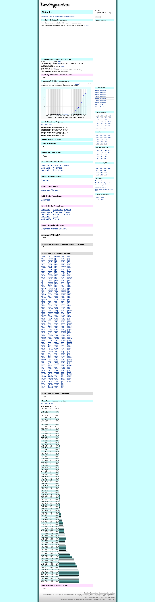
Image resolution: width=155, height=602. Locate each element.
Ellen (55, 264)
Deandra (50, 275)
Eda (49, 354)
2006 (59, 63)
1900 (97, 123)
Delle (49, 304)
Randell (69, 326)
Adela (43, 266)
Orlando (69, 310)
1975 (105, 126)
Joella (56, 380)
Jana (55, 302)
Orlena (69, 312)
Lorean (63, 361)
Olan (68, 285)
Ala (42, 283)
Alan (42, 285)
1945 (101, 128)
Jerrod (56, 362)
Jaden (56, 291)
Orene (69, 305)
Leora (62, 342)
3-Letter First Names (100, 92)
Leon (62, 327)
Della (49, 301)
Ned (62, 383)
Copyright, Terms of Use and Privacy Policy (104, 599)
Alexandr (45, 216)
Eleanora (50, 378)
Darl (42, 387)
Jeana (56, 334)
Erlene (56, 283)
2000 (109, 121)
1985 (109, 115)
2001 (62, 66)
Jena (55, 342)
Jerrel (56, 359)
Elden (50, 368)
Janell (56, 310)
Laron (62, 282)
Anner (43, 331)
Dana (43, 370)
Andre (43, 323)
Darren (50, 269)
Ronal (69, 372)
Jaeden (56, 294)
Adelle (43, 274)
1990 (109, 117)
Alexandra (46, 219)
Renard (69, 343)
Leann (62, 296)
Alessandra (46, 212)
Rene (68, 345)
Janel (56, 309)
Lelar (62, 309)
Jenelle (56, 343)
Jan (55, 301)
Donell (50, 331)
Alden (43, 291)
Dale (42, 367)
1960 (105, 119)
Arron (43, 364)
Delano (50, 297)
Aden (43, 275)
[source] (86, 25)
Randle (69, 327)
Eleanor (50, 376)
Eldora (50, 373)
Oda (68, 280)
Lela (62, 305)
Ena (55, 272)
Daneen (43, 376)
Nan (62, 376)
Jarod (56, 323)
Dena (49, 307)
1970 (105, 123)
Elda (49, 367)
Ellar (55, 261)
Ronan (69, 376)
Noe (68, 264)
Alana (43, 286)
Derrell (50, 318)
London (63, 353)
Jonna (62, 258)
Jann (55, 315)
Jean (55, 332)
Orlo (68, 313)
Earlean (50, 350)
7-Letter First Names (100, 100)
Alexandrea (58, 210)
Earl (49, 346)
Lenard (63, 315)
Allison (67, 165)
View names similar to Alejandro (50, 16)
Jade (55, 290)
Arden (43, 340)
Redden (69, 332)
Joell (55, 378)
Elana (50, 365)
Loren (62, 365)
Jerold (56, 356)
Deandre (50, 277)
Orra (68, 315)
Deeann (50, 288)
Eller (55, 266)
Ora (68, 299)
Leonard (63, 331)
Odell (68, 282)
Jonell (62, 256)
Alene (43, 302)
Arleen (43, 346)
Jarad (56, 318)
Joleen (56, 384)
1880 (97, 115)
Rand (68, 320)
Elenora (50, 384)
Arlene (43, 351)
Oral (68, 301)
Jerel (55, 353)
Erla (55, 279)
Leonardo (63, 332)
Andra (43, 320)
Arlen (43, 348)
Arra (42, 362)
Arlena (43, 350)
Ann (42, 326)
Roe (68, 353)
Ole (68, 290)
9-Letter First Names (100, 104)
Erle (55, 282)
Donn (49, 332)
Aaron (43, 256)
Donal (50, 326)
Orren (69, 316)
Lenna (62, 316)
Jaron (56, 324)
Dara (42, 383)
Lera (62, 343)
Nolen (69, 272)
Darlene (50, 260)
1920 (101, 117)
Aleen (43, 296)
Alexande (45, 168)
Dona (49, 324)
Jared (56, 320)
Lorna (62, 370)
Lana (62, 271)
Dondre (50, 329)
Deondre (50, 312)
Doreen (50, 339)
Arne (42, 354)
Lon (62, 350)
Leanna (63, 297)
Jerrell (56, 361)
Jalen (56, 297)
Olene (69, 294)
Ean (49, 345)
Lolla (62, 348)
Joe (55, 375)
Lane (62, 277)
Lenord (63, 321)
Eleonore (57, 256)
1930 (101, 121)
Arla (42, 342)
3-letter (103, 197)
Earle (49, 348)
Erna (55, 285)
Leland (63, 307)
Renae (69, 340)
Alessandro (46, 165)
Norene (69, 279)
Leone (62, 334)
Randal (69, 321)
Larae (62, 280)
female (66, 16)
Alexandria (57, 212)
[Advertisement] (98, 4)
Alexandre (57, 165)
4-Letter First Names (100, 94)
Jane (55, 305)
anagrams (71, 16)
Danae (43, 372)
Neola (69, 263)
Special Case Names (100, 187)
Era (55, 277)
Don (49, 323)
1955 (105, 117)
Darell (43, 384)
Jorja (62, 264)
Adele (43, 269)
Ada (42, 258)
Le (61, 283)
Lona (62, 351)
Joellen (56, 383)
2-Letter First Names (100, 90)
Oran (68, 302)
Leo (62, 324)
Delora (50, 305)
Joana (56, 368)
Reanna (69, 329)
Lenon (62, 318)
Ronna (69, 381)
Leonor (63, 337)
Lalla (62, 269)
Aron (42, 361)
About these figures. (47, 403)
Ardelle (43, 339)
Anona (43, 332)
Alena (43, 301)
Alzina (67, 214)
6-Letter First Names (100, 98)
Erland (56, 280)
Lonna (62, 356)
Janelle (56, 312)
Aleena (43, 297)
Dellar (50, 302)
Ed (49, 353)
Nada (62, 373)
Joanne (56, 373)
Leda (62, 301)
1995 (109, 119)
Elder (49, 370)
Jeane (56, 335)
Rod (68, 351)
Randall (69, 323)
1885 (59, 62)
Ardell (43, 335)
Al (42, 282)
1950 (105, 115)
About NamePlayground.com (91, 592)
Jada (55, 288)
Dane (43, 375)
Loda (62, 345)
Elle (55, 263)
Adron (43, 277)
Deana (50, 274)
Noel (68, 266)
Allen (42, 310)
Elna (55, 267)
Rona (68, 370)
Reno (68, 350)
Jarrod (56, 331)
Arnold (43, 357)
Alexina (56, 214)
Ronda (69, 378)
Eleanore (50, 380)
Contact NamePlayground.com (107, 592)
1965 (105, 121)
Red (68, 331)
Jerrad (56, 357)
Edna (49, 361)
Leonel (63, 335)
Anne (43, 329)
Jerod (56, 354)
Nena (68, 261)
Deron (50, 316)
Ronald (69, 373)
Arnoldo (43, 359)
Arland (43, 345)
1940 (101, 126)
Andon (43, 318)
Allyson (67, 210)
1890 (97, 119)
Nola (68, 269)
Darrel (50, 266)
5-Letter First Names (100, 96)
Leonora (63, 339)
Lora (62, 357)
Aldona (43, 294)
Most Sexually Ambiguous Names (103, 182)
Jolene (56, 386)
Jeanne (56, 339)
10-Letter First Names (101, 107)
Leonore (63, 340)
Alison (55, 216)
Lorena (63, 367)
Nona (68, 274)
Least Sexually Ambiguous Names (104, 185)
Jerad (56, 346)
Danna (43, 381)
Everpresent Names (100, 180)
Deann (50, 280)
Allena (43, 312)
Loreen (63, 364)
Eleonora (50, 387)
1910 (97, 128)
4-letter (103, 199)
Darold (50, 263)
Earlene (50, 351)
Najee (62, 375)
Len (62, 312)
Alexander (46, 170)
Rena (68, 337)
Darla (49, 256)
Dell (49, 299)
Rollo (68, 367)
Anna (43, 327)
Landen (63, 274)
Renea (69, 346)
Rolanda (69, 359)
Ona (68, 296)
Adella (43, 272)
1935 (101, 123)
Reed (68, 334)
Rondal (69, 380)
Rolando (69, 361)
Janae (56, 304)
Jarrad (56, 326)
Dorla (49, 342)
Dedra (50, 285)
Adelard (43, 267)
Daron (50, 264)
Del (49, 296)
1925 (101, 119)
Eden (49, 357)
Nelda (62, 386)
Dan (42, 368)
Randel (69, 324)
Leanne (63, 299)
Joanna (56, 372)
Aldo (42, 293)
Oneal (69, 297)
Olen (68, 291)
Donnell (50, 335)
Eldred (50, 375)
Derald (50, 313)
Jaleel (56, 296)
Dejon (50, 294)
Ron (68, 368)
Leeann (63, 304)
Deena (50, 291)
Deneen (50, 309)
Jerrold (56, 364)
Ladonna (63, 266)
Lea (62, 285)
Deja (49, 293)
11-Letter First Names (100, 109)
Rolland (69, 365)
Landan (63, 272)
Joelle (56, 381)
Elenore (50, 386)
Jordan (63, 260)
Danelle (43, 378)
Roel (68, 354)
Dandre (43, 373)
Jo (55, 365)
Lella (62, 310)
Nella (68, 256)
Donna (50, 334)
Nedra (62, 384)
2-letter (98, 199)
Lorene (63, 368)
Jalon (56, 299)
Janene (56, 313)
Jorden (63, 261)
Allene (43, 313)
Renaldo (69, 342)
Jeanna (56, 337)
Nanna (63, 380)
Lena (62, 313)
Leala (62, 286)
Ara (42, 334)
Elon (55, 271)
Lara (62, 279)
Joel (55, 376)
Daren (43, 386)
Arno (42, 356)
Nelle (68, 258)
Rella (68, 335)
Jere (55, 350)
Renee (69, 348)
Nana (62, 378)
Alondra (54, 190)
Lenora (63, 320)
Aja (42, 280)
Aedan (43, 279)
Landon (63, 275)
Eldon (50, 372)
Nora (68, 275)
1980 (105, 128)
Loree (62, 362)
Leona (62, 329)
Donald (50, 327)
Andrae (43, 321)
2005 (109, 123)
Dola (49, 320)
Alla (42, 304)
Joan (55, 367)
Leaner (63, 294)
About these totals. (46, 124)
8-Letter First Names (100, 102)
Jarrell (56, 329)
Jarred (56, 327)
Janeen (56, 307)
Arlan (43, 343)
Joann (56, 370)
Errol (55, 286)
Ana (42, 316)
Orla (68, 307)
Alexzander (58, 170)
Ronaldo (69, 375)
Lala (62, 267)
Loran (62, 359)
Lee (62, 302)
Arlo (42, 353)
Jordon (63, 263)
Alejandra (45, 190)
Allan (42, 305)
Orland (69, 309)
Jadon (56, 293)
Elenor (50, 383)
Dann (43, 380)
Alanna (43, 288)
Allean (43, 307)
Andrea (43, 324)
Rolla (68, 364)
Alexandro (57, 168)
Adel (42, 264)
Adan (43, 260)
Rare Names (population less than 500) (104, 190)
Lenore (63, 323)
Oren (68, 304)
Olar (68, 288)
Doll (49, 321)
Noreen (69, 277)
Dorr (49, 343)
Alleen (43, 309)
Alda (42, 290)
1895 (97, 121)
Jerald (56, 348)
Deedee (50, 290)
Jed (55, 340)
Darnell (50, 261)
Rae (68, 318)
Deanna (50, 282)
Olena (69, 293)
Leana (62, 288)
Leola (62, 326)
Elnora (56, 269)
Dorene (50, 340)
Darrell (50, 267)
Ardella (43, 337)
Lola (62, 346)
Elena (50, 381)
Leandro (45, 180)
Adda (43, 263)
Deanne (50, 283)
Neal (62, 381)
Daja (42, 365)
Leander (63, 290)
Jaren (56, 321)
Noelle (69, 267)
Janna (56, 316)
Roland (69, 357)
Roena (69, 356)
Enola (56, 274)
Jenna (56, 345)
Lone (62, 354)
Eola (55, 275)
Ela (49, 364)
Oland (69, 286)
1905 (97, 126)
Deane (50, 279)
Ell (55, 258)
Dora (49, 337)
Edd (49, 356)
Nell (62, 387)
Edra (49, 362)
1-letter (98, 197)
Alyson (67, 212)
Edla (49, 359)
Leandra (63, 229)
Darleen (50, 258)
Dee (49, 286)
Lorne (62, 372)
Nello (68, 260)
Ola (68, 283)
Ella (55, 260)
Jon (55, 387)
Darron (50, 271)
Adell (42, 271)
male (61, 16)
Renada (69, 339)
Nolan (69, 271)
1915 (101, 115)
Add (42, 261)
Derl (49, 315)
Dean (49, 272)
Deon (49, 310)
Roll (68, 362)
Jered (56, 351)
